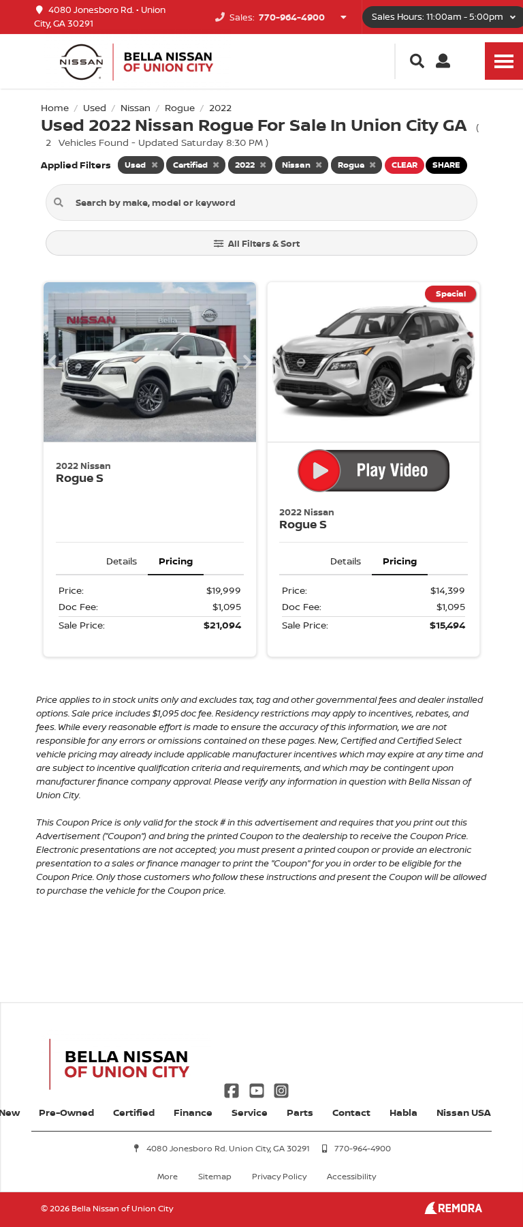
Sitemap (215, 1176)
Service (250, 1112)
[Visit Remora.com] (453, 1210)
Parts (300, 1112)
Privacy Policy (279, 1176)
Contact (351, 1112)
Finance (193, 1112)
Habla (403, 1112)
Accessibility (351, 1176)
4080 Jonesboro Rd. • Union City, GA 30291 (99, 16)
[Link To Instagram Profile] (281, 1089)
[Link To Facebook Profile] (233, 1089)
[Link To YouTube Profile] (257, 1089)
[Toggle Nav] (504, 61)
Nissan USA (464, 1112)
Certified (134, 1112)
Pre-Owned (66, 1112)
